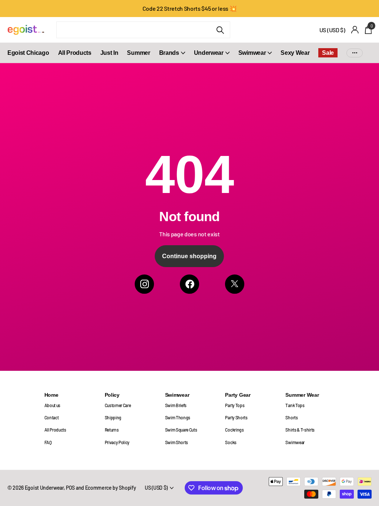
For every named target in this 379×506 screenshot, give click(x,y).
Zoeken (220, 29)
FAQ (48, 442)
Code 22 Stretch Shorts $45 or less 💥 (189, 8)
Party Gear (237, 395)
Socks (230, 442)
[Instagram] (144, 284)
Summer (138, 53)
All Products (74, 53)
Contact (51, 417)
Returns (112, 429)
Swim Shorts (176, 442)
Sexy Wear (295, 53)
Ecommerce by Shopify (110, 488)
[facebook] (189, 284)
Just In (109, 53)
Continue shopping (189, 256)
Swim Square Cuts (181, 429)
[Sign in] (355, 29)
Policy (112, 395)
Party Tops (234, 405)
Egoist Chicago (28, 53)
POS (70, 488)
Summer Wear (302, 395)
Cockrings (234, 429)
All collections (172, 57)
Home (51, 395)
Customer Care (118, 405)
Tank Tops (294, 405)
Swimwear (177, 395)
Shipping (113, 417)
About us (52, 405)
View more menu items (354, 53)
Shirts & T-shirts (300, 429)
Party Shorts (236, 417)
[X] (234, 284)
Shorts (291, 417)
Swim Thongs (178, 417)
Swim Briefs (176, 405)
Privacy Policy (117, 442)
